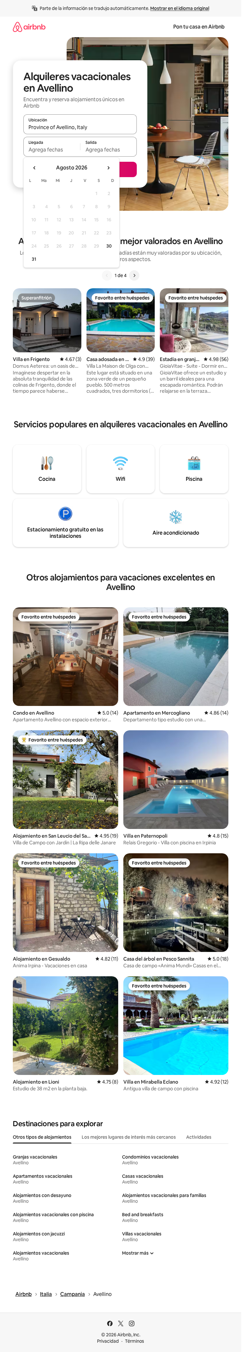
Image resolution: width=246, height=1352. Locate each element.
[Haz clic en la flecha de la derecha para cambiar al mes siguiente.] (108, 168)
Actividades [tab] (198, 1137)
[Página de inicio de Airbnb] (29, 27)
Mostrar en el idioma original (179, 8)
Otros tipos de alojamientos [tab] (42, 1137)
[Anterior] (107, 275)
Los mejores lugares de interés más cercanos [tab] (129, 1137)
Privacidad (108, 1341)
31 (34, 259)
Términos (134, 1341)
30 (109, 246)
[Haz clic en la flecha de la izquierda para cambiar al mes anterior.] (35, 168)
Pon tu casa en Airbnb (199, 26)
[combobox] (80, 127)
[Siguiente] (134, 275)
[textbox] (52, 149)
